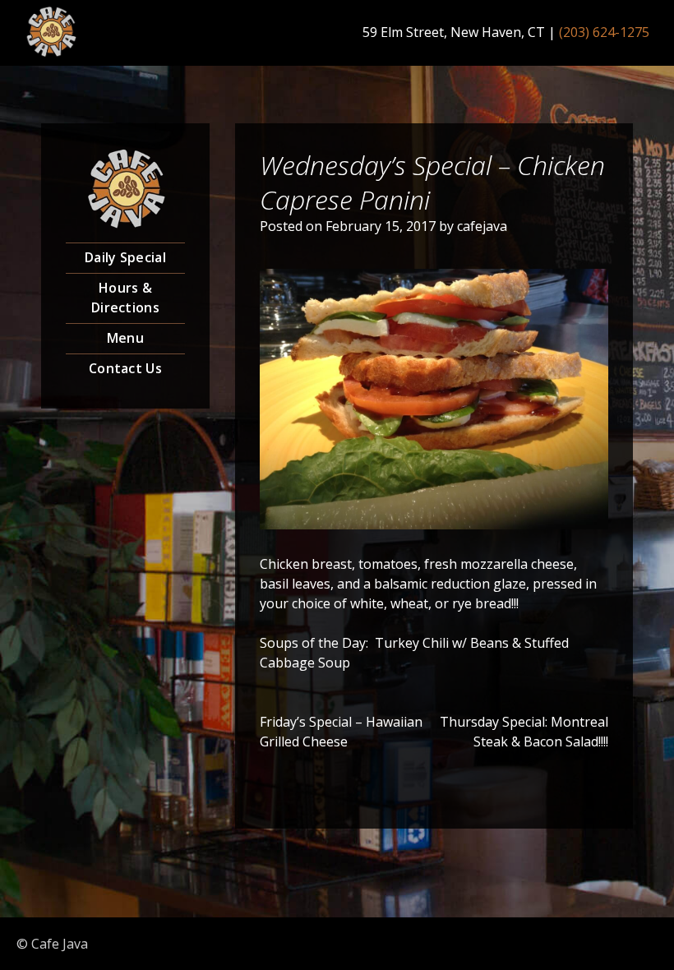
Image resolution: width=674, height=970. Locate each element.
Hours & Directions (125, 297)
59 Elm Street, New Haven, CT (453, 32)
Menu (125, 338)
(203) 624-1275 (604, 32)
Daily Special (125, 257)
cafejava (482, 226)
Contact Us (125, 368)
